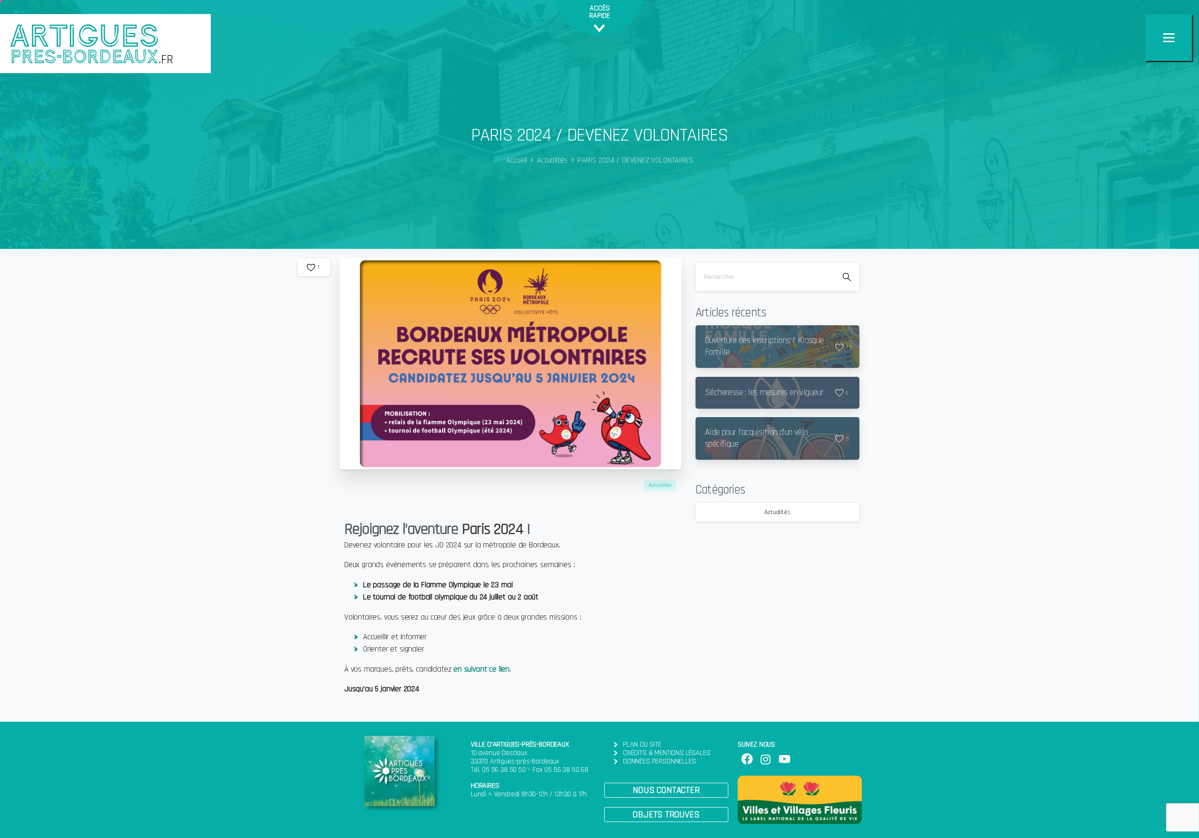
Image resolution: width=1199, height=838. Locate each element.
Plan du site (642, 744)
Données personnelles (659, 761)
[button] (666, 790)
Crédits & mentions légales (666, 753)
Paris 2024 (492, 529)
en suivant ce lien (481, 669)
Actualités (552, 160)
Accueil (516, 160)
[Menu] (1168, 37)
